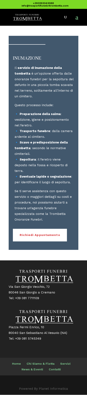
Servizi (65, 363)
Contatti (55, 369)
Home (16, 363)
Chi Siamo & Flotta (40, 363)
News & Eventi (32, 369)
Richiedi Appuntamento (40, 235)
